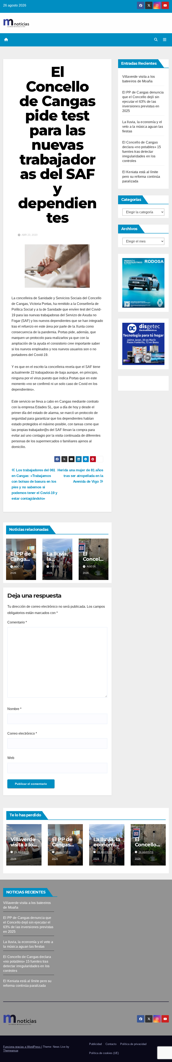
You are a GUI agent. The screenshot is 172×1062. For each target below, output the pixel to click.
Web (10, 758)
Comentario (17, 622)
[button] (156, 39)
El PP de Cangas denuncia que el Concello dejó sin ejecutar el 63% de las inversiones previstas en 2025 (143, 102)
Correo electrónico (22, 733)
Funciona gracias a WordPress (22, 1046)
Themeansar (10, 1050)
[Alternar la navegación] (164, 39)
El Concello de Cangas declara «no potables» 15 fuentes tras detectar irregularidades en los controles (141, 152)
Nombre (14, 709)
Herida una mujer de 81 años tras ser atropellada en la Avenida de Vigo (80, 476)
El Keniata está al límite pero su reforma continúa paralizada (141, 176)
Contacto (111, 1044)
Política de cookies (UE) (104, 1053)
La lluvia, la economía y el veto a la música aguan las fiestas (142, 126)
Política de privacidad (133, 1044)
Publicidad (95, 1044)
